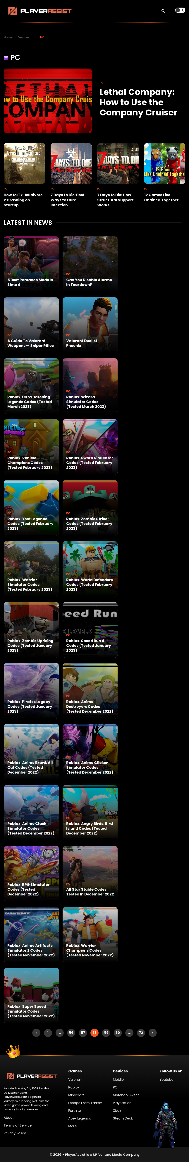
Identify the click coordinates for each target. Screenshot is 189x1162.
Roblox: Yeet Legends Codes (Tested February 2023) (30, 523)
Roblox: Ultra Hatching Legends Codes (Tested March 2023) (29, 401)
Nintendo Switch (126, 1095)
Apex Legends (79, 1118)
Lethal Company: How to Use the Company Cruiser (138, 102)
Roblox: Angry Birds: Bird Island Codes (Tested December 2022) (89, 828)
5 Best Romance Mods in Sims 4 (30, 282)
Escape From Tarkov (85, 1102)
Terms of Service (18, 1125)
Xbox (117, 1110)
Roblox (73, 1087)
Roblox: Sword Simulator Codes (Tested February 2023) (89, 462)
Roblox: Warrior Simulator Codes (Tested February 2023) (29, 584)
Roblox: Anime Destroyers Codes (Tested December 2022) (89, 706)
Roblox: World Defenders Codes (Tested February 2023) (89, 584)
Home (8, 37)
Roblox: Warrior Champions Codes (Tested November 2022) (90, 950)
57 (83, 1032)
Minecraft (76, 1095)
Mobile (118, 1079)
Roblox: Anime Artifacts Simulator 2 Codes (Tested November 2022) (31, 950)
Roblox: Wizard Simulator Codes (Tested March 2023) (86, 401)
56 (71, 1032)
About (9, 1117)
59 (106, 1032)
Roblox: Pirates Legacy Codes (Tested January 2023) (29, 706)
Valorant (75, 1079)
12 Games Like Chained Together (161, 197)
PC (9, 274)
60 (118, 1032)
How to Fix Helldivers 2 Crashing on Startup (23, 200)
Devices (24, 37)
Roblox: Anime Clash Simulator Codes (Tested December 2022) (30, 828)
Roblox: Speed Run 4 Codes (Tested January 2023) (88, 645)
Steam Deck (123, 1118)
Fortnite (74, 1110)
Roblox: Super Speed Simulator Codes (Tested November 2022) (31, 1011)
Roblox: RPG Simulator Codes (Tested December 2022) (28, 889)
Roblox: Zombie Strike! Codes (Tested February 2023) (89, 523)
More (72, 1126)
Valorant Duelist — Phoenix (83, 343)
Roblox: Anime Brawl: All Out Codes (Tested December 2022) (30, 767)
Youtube (166, 1079)
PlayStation (122, 1102)
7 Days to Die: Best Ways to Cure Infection (68, 200)
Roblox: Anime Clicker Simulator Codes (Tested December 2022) (89, 767)
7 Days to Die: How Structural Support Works (115, 200)
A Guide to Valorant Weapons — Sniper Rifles (30, 343)
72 (141, 1032)
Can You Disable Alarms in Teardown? (89, 282)
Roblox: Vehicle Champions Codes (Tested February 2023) (29, 462)
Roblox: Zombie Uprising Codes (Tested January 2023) (30, 645)
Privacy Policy (15, 1133)
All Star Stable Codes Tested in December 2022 (90, 892)
